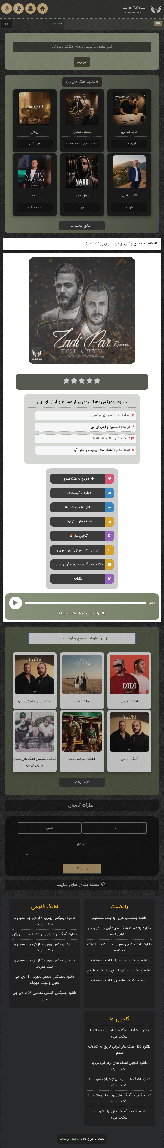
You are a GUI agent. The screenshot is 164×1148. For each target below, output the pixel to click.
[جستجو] (6, 24)
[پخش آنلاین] (15, 603)
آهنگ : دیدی (129, 701)
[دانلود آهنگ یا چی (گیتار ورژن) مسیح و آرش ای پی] (34, 693)
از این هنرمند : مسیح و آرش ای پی (82, 638)
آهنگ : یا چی (129, 759)
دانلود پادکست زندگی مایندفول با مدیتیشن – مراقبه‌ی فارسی (119, 931)
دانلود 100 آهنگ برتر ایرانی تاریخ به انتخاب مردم (119, 1050)
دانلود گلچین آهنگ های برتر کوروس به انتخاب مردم (119, 1066)
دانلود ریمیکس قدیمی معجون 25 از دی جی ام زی (44, 996)
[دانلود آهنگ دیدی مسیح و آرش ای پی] (129, 693)
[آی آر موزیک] (156, 9)
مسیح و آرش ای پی (128, 244)
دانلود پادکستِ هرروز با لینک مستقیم (119, 918)
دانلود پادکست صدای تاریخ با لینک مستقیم (119, 971)
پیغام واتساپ (68, 1139)
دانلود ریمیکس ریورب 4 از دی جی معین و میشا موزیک (44, 921)
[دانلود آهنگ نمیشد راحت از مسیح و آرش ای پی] (82, 751)
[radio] (66, 381)
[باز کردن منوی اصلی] (158, 23)
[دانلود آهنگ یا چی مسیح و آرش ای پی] (129, 751)
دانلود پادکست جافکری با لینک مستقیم (119, 981)
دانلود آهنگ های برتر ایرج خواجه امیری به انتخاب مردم (119, 1082)
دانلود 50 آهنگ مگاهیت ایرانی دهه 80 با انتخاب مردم (119, 1033)
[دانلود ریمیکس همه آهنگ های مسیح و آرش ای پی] (34, 751)
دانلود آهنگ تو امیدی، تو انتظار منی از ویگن (44, 934)
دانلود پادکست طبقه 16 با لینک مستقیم (119, 961)
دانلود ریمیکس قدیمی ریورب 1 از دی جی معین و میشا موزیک (44, 980)
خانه (150, 244)
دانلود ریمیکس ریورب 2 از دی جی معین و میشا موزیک (44, 964)
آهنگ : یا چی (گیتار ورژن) (34, 701)
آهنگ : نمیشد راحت (82, 759)
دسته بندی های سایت (78, 885)
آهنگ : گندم (82, 701)
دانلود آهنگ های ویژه (81, 82)
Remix (84, 613)
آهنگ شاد (106, 450)
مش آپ (79, 450)
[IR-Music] (135, 9)
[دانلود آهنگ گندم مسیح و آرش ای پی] (82, 693)
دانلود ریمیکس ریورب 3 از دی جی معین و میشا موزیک (44, 947)
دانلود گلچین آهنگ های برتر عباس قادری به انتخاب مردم (119, 1098)
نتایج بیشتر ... (80, 226)
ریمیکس (92, 450)
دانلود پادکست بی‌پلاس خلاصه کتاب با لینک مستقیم (119, 947)
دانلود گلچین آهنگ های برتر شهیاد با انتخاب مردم (119, 1115)
